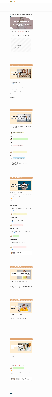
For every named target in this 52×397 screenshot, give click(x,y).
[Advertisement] (26, 7)
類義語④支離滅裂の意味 (16, 48)
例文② (14, 42)
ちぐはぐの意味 (11, 249)
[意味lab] (12, 2)
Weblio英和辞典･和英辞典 (14, 319)
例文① (14, 41)
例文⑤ (14, 44)
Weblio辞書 (13, 232)
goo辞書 (13, 83)
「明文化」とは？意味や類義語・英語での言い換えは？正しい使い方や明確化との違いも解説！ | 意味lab (23, 378)
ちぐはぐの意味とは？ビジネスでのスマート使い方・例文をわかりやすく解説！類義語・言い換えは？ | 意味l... (23, 252)
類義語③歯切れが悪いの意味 (16, 47)
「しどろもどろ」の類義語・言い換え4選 (17, 45)
